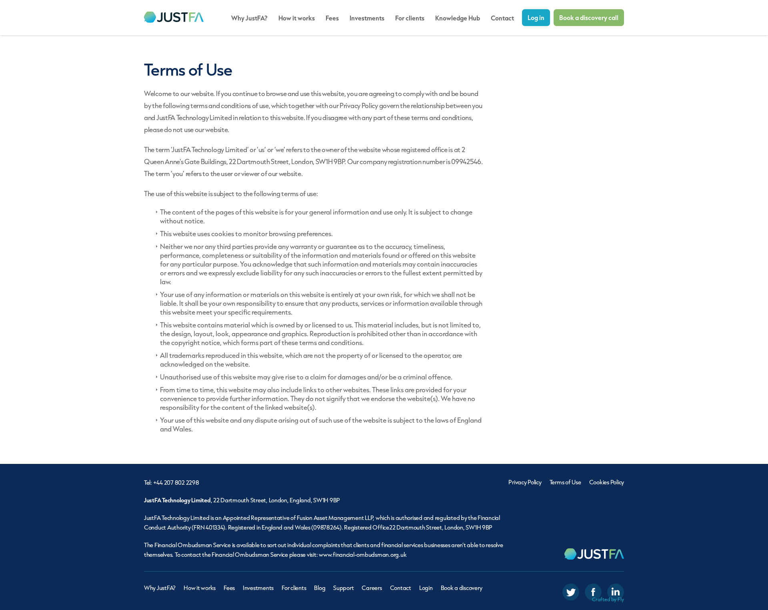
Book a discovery (461, 588)
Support (343, 588)
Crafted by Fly (608, 599)
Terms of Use (565, 482)
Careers (372, 588)
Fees (332, 18)
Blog (319, 588)
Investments (367, 18)
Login (426, 588)
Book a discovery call (588, 17)
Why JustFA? (249, 18)
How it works (296, 18)
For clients (409, 18)
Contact (502, 18)
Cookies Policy (606, 482)
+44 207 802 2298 (176, 482)
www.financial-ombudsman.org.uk (362, 554)
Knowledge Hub (457, 18)
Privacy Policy (524, 482)
